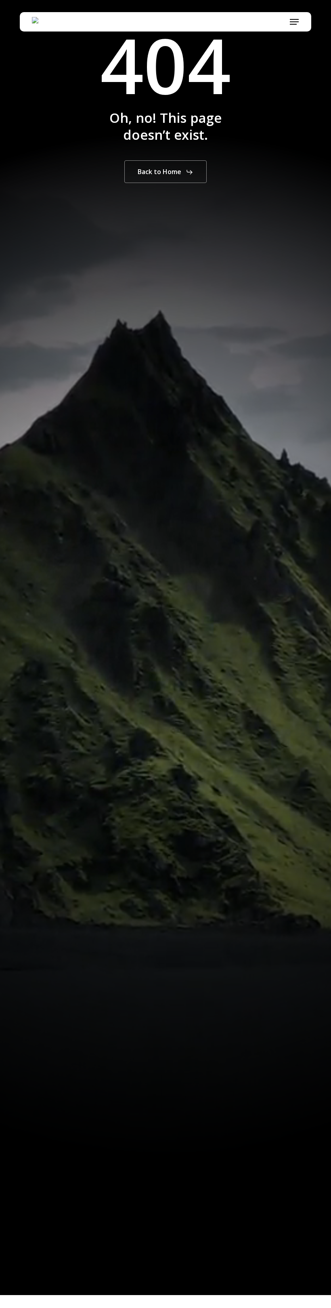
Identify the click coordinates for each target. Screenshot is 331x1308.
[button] (294, 22)
